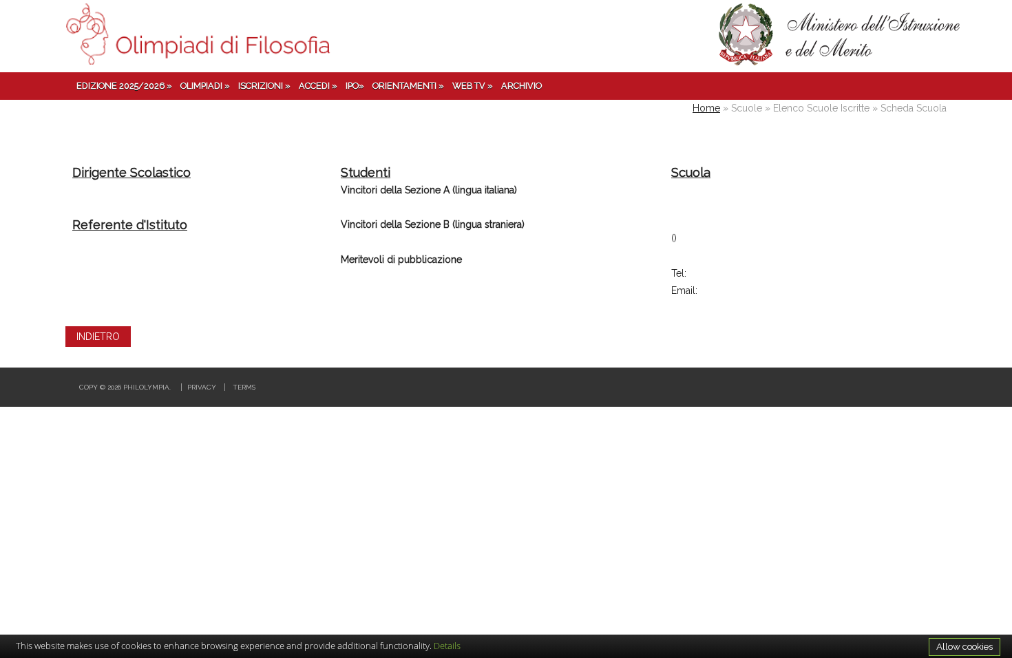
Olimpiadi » (205, 86)
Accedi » (318, 86)
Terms (244, 387)
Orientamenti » (408, 86)
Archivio (521, 86)
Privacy (201, 387)
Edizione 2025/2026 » (124, 86)
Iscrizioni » (264, 86)
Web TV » (472, 86)
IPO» (355, 86)
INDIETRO (98, 336)
